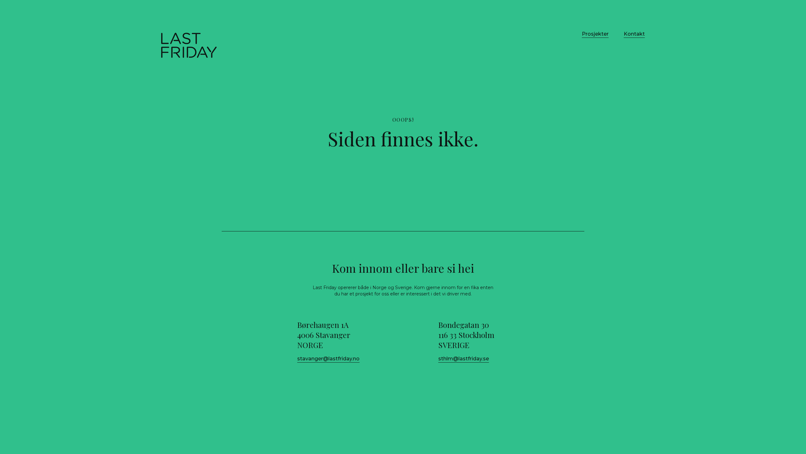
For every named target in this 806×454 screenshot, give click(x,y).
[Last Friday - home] (189, 45)
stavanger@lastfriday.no (328, 359)
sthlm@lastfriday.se (463, 359)
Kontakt (634, 34)
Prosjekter (595, 34)
